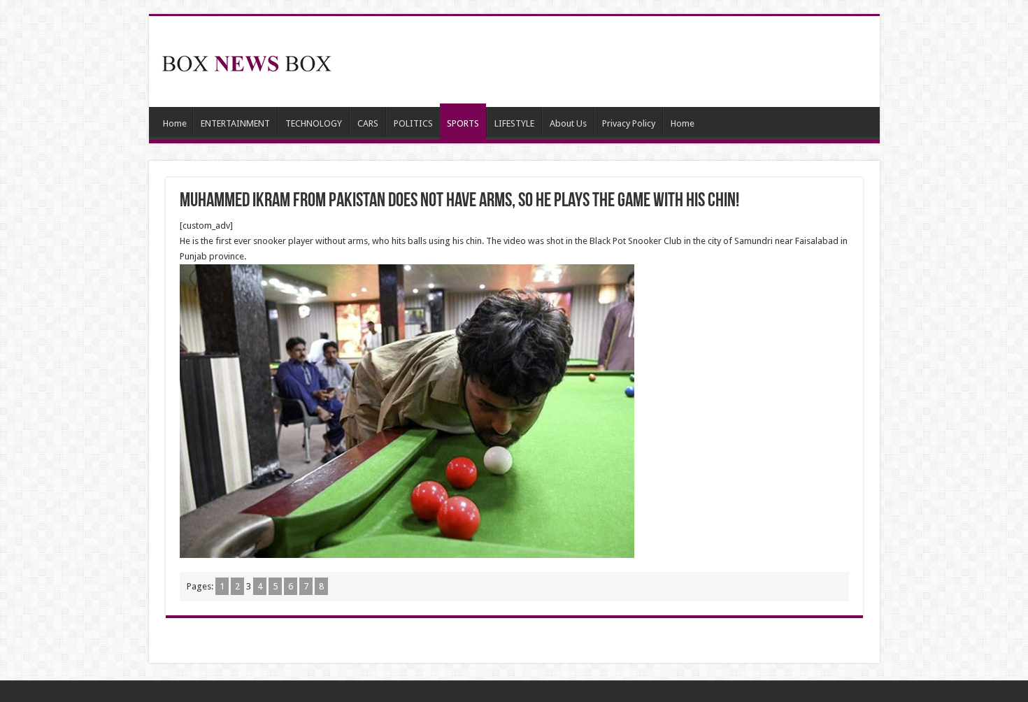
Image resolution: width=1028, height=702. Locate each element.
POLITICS (413, 123)
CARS (367, 123)
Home (175, 123)
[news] (246, 61)
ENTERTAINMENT (235, 123)
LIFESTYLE (514, 123)
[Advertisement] (614, 61)
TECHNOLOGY (313, 123)
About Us (568, 123)
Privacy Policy (628, 123)
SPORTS (463, 123)
